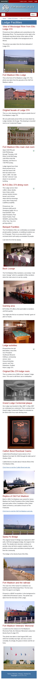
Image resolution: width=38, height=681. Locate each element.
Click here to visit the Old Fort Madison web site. (18, 511)
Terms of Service (12, 673)
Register (31, 1)
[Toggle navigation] (3, 14)
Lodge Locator (23, 1)
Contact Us (27, 673)
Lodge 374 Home (13, 18)
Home (4, 18)
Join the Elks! (4, 1)
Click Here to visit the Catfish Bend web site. (16, 467)
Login (35, 1)
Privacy (20, 673)
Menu (33, 14)
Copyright (14, 675)
